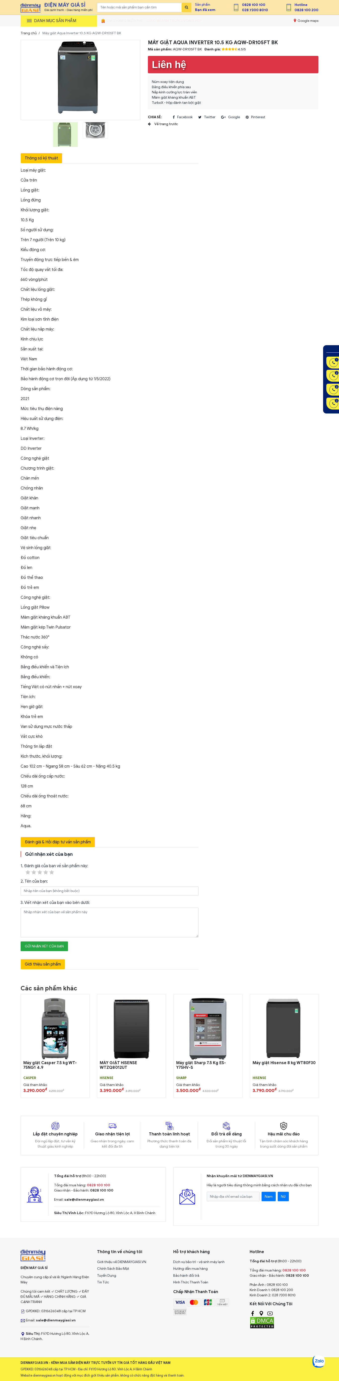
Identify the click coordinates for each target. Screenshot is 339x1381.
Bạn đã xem (205, 10)
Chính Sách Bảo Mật (113, 1269)
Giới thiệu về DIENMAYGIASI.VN (121, 1262)
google (234, 117)
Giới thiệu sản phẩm (43, 964)
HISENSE (106, 1078)
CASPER (29, 1078)
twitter (209, 117)
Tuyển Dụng (106, 1275)
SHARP (181, 1078)
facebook (185, 117)
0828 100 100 (253, 5)
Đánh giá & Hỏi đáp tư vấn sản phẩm (58, 842)
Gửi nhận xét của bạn (44, 946)
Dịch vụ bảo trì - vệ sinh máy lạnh (199, 1262)
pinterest (258, 117)
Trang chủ (29, 33)
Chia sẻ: (155, 117)
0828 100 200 (306, 10)
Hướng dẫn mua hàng (190, 1269)
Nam (268, 1196)
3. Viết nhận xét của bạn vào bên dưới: (55, 902)
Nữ (283, 1196)
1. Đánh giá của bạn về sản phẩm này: (54, 865)
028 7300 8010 (255, 10)
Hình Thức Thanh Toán (190, 1282)
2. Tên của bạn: (34, 881)
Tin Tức (103, 1282)
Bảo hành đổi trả (186, 1275)
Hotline (301, 5)
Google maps (307, 21)
